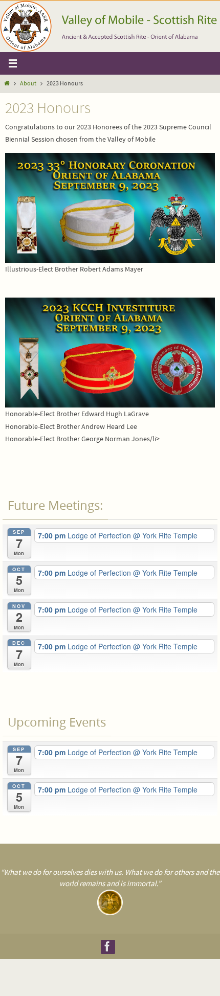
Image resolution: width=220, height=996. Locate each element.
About (28, 83)
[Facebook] (107, 946)
